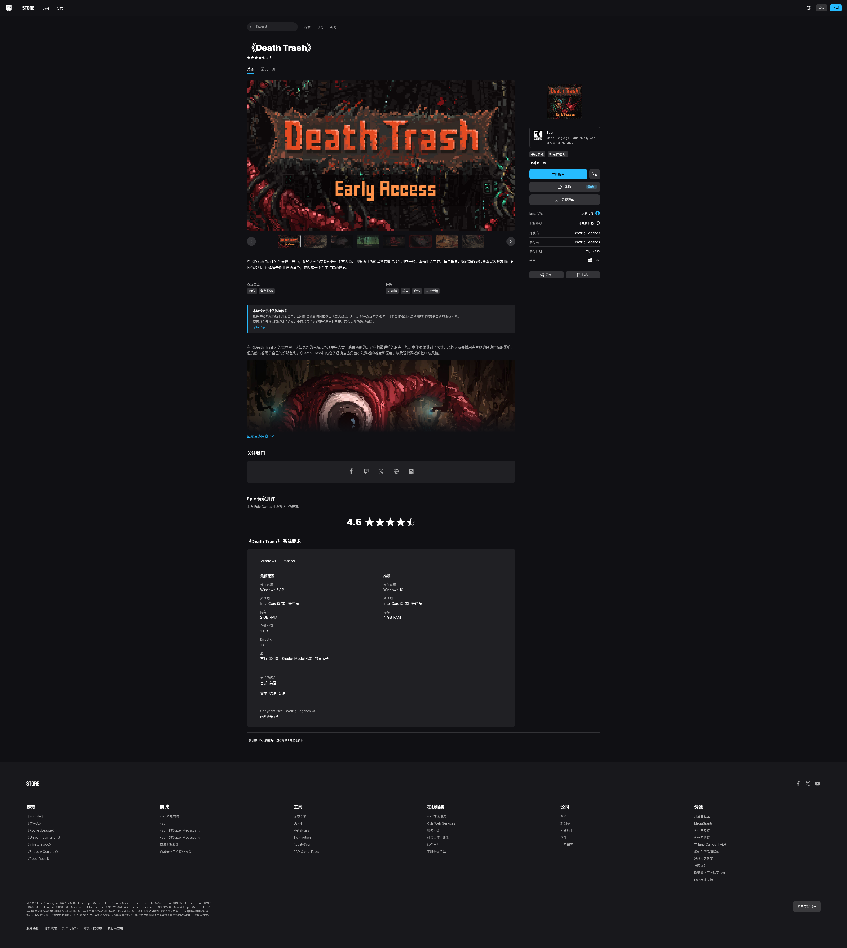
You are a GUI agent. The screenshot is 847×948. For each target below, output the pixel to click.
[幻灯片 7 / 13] (446, 241)
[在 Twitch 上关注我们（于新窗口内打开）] (366, 471)
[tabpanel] (381, 616)
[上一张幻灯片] (251, 241)
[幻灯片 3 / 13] (341, 241)
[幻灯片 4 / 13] (368, 241)
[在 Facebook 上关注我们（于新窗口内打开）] (351, 471)
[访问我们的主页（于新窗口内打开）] (396, 471)
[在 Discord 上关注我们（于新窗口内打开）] (411, 471)
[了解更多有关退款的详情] (598, 223)
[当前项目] (289, 241)
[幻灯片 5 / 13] (394, 241)
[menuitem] (307, 27)
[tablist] (381, 560)
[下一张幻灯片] (510, 241)
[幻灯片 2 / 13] (315, 241)
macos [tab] (289, 561)
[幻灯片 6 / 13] (420, 241)
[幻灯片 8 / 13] (473, 241)
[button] (381, 436)
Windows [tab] (268, 561)
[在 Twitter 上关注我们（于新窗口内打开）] (381, 471)
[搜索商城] (251, 26)
